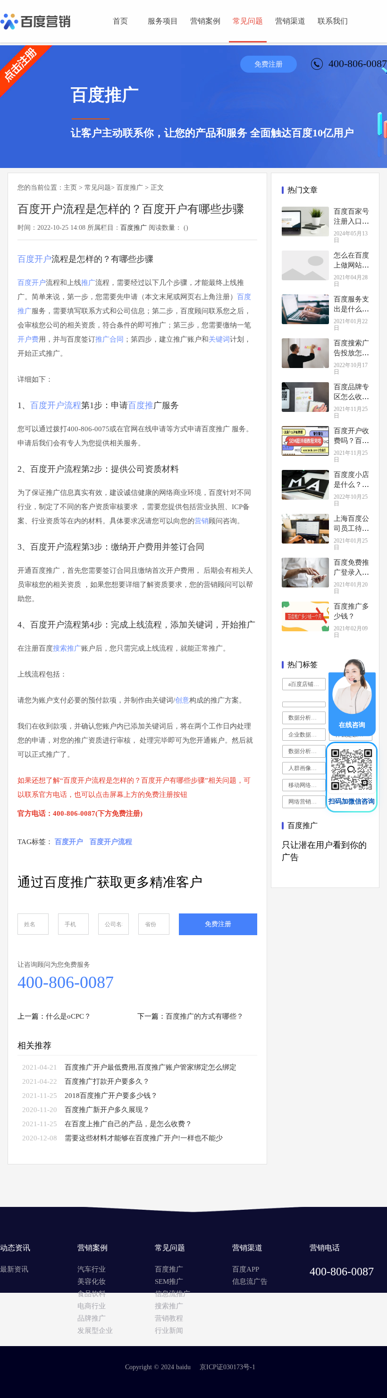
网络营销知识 (305, 801)
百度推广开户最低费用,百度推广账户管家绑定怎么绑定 (150, 1067)
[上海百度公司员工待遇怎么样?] (305, 529)
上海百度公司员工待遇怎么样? (351, 528)
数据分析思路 (305, 751)
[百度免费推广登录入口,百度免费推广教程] (305, 572)
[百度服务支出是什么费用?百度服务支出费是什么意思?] (305, 309)
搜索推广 (169, 1306)
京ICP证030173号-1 (227, 1367)
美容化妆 (91, 1281)
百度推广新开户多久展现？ (107, 1109)
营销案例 (205, 21)
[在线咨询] (352, 733)
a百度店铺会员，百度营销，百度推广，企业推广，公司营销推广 (307, 684)
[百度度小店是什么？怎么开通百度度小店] (305, 485)
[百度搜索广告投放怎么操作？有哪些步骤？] (305, 353)
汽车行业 (91, 1269)
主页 (70, 187)
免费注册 (268, 64)
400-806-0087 (65, 982)
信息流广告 (250, 1281)
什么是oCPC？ (68, 1016)
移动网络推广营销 (307, 785)
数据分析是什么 (307, 717)
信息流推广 (172, 1294)
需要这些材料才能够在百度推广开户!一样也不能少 (144, 1138)
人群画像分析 (305, 768)
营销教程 (169, 1318)
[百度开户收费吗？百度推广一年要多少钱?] (305, 441)
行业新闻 (169, 1330)
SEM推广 (169, 1281)
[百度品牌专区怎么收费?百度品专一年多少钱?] (305, 397)
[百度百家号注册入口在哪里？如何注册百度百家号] (305, 221)
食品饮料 (91, 1294)
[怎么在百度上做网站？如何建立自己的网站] (305, 265)
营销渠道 (290, 21)
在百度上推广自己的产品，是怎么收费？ (128, 1124)
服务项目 (163, 21)
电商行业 (91, 1306)
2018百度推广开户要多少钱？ (111, 1095)
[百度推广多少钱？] (305, 616)
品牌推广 (91, 1318)
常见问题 (248, 21)
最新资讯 (14, 1269)
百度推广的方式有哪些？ (205, 1016)
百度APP (245, 1269)
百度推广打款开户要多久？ (107, 1081)
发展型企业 (95, 1330)
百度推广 (130, 187)
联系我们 (333, 21)
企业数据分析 (305, 734)
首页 (120, 21)
